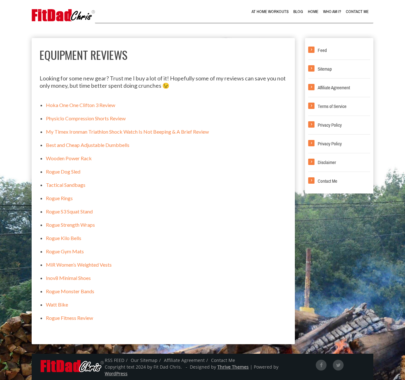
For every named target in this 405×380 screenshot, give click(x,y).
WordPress (116, 373)
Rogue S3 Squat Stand (69, 211)
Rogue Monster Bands (70, 291)
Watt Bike (57, 304)
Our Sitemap (144, 360)
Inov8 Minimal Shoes (68, 278)
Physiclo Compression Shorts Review (86, 118)
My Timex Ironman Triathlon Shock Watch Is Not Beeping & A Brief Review (127, 132)
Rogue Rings (59, 198)
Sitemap (325, 69)
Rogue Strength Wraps (70, 225)
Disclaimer (327, 162)
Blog (298, 11)
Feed (322, 50)
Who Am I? (332, 11)
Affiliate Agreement (334, 87)
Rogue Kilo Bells (63, 238)
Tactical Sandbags (65, 185)
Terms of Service (332, 106)
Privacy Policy (330, 125)
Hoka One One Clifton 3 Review (80, 105)
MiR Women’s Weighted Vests (79, 265)
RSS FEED (114, 360)
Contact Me (357, 11)
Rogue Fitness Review (69, 318)
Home (313, 11)
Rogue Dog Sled (63, 171)
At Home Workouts (270, 11)
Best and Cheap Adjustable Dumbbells (87, 145)
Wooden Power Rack (69, 158)
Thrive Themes (233, 367)
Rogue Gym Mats (65, 251)
